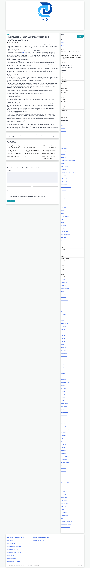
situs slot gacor (64, 198)
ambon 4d (63, 145)
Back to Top (79, 565)
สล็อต (62, 45)
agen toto (63, 294)
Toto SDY (63, 423)
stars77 (63, 320)
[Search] (8, 13)
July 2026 (63, 72)
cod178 (62, 269)
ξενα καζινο (63, 169)
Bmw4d (63, 279)
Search (62, 34)
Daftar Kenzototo (65, 216)
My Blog (8, 34)
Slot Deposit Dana (65, 362)
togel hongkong (64, 225)
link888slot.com (65, 148)
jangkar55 (63, 151)
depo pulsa (63, 245)
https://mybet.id (10, 555)
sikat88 (62, 254)
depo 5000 (63, 251)
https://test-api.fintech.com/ (67, 172)
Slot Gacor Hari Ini (65, 527)
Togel (62, 409)
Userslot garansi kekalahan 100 (68, 160)
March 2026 (63, 79)
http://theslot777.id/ (11, 543)
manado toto (64, 459)
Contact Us (42, 28)
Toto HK (63, 477)
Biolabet (63, 240)
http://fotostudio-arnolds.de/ (13, 561)
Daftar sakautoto (65, 456)
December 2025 (64, 83)
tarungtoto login (65, 382)
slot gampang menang (66, 204)
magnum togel (64, 300)
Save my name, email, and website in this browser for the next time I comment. (27, 196)
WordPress (36, 565)
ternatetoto (64, 353)
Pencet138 (63, 359)
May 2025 (63, 99)
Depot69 (63, 276)
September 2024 (64, 117)
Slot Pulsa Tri (64, 497)
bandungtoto (64, 134)
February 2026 (64, 81)
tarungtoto (63, 131)
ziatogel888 (63, 242)
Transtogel (63, 311)
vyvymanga (63, 326)
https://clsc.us (10, 540)
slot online (63, 317)
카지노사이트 (64, 491)
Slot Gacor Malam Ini (66, 474)
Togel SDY (63, 364)
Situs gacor (63, 388)
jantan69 (63, 249)
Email (34, 185)
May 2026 (63, 77)
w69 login (63, 494)
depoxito (63, 154)
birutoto (63, 441)
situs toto (63, 297)
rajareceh (63, 175)
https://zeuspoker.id (11, 558)
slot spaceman (64, 485)
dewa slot (63, 347)
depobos (63, 267)
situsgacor (63, 350)
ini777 (62, 332)
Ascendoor (25, 565)
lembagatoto (64, 406)
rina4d (62, 195)
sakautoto (63, 379)
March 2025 (63, 103)
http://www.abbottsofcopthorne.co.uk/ (15, 546)
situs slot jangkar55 (65, 234)
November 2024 (64, 112)
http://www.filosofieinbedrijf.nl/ (14, 552)
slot (62, 125)
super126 (63, 210)
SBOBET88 (63, 435)
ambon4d (63, 157)
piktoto (63, 137)
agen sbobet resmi (65, 303)
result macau (64, 184)
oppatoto (63, 263)
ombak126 (63, 207)
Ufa (62, 438)
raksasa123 (63, 506)
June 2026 (63, 74)
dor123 (62, 509)
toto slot (63, 128)
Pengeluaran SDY (65, 482)
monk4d (62, 265)
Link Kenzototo (64, 515)
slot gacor (63, 285)
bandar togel (64, 142)
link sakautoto (64, 403)
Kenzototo (63, 308)
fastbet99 (63, 444)
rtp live (63, 367)
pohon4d (63, 329)
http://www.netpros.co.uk (12, 549)
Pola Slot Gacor (64, 231)
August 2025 (63, 92)
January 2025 (64, 108)
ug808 (62, 344)
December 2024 (64, 110)
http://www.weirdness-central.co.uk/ (69, 530)
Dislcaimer (59, 28)
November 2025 (64, 86)
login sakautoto (64, 412)
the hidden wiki (64, 323)
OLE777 (62, 256)
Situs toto (63, 228)
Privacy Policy (51, 28)
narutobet (63, 314)
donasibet (63, 237)
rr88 (62, 219)
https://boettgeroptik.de (66, 521)
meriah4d (63, 426)
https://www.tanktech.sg (38, 540)
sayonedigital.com (65, 258)
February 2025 (64, 106)
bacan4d (63, 306)
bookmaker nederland (66, 187)
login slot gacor (64, 503)
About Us (35, 28)
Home (29, 28)
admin (9, 42)
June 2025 (63, 97)
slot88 (62, 42)
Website (8, 190)
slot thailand (64, 356)
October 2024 (64, 115)
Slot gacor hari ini (65, 288)
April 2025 (63, 101)
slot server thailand (65, 429)
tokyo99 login (64, 166)
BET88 (62, 193)
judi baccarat (64, 500)
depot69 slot (64, 201)
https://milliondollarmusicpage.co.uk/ (15, 537)
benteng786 (63, 260)
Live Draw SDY (64, 418)
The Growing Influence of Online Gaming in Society (71, 55)
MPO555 (63, 373)
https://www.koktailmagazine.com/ (41, 537)
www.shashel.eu (65, 462)
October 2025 (64, 88)
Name (8, 185)
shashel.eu (63, 271)
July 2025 (63, 95)
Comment (9, 170)
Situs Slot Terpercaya (66, 524)
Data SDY (63, 394)
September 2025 (64, 90)
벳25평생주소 (64, 178)
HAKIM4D (24, 52)
